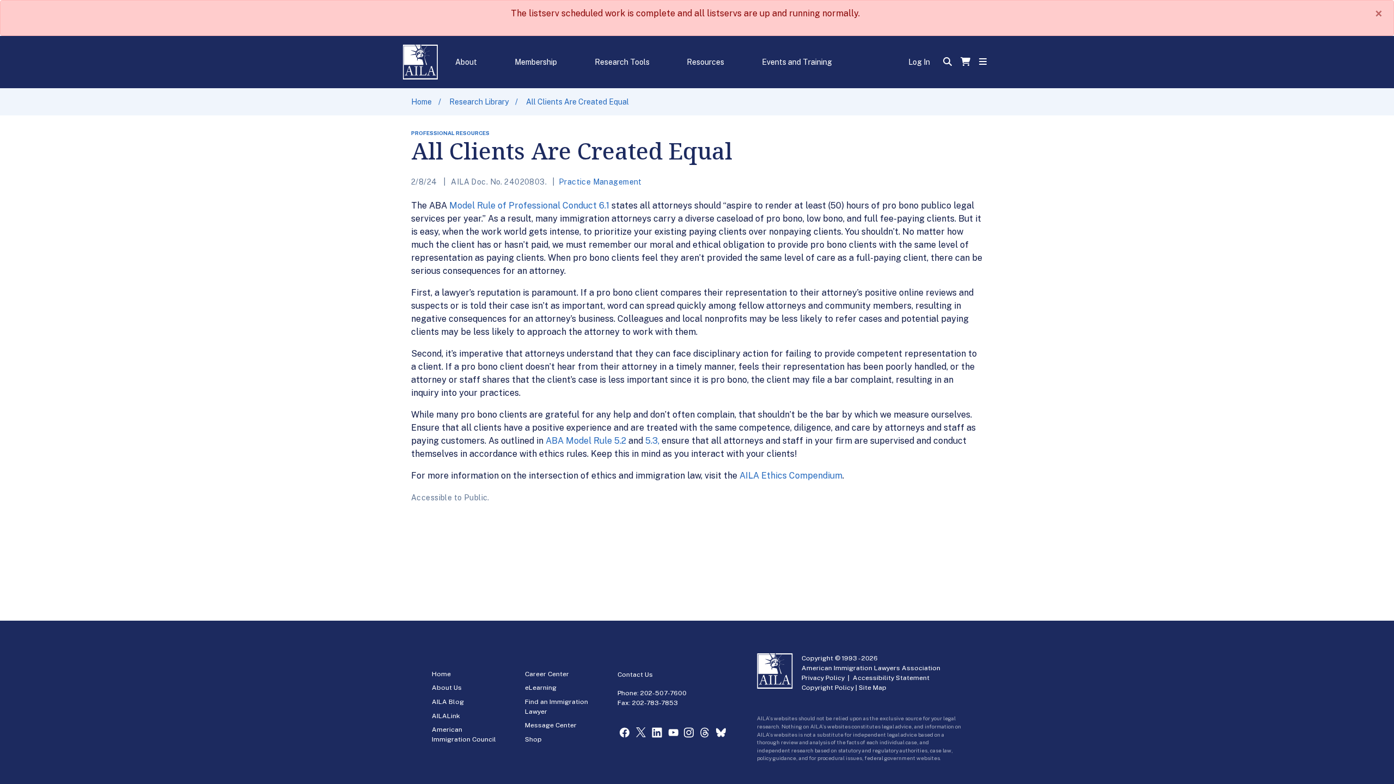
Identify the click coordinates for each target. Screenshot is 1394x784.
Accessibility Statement (891, 678)
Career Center (547, 674)
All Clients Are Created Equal (577, 101)
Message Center (551, 725)
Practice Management (600, 181)
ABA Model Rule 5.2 (586, 441)
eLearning (541, 687)
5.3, (653, 441)
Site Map (872, 687)
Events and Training (797, 62)
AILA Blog (448, 702)
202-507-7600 (663, 693)
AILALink (446, 716)
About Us (447, 687)
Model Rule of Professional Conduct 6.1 (529, 205)
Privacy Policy (823, 678)
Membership (536, 62)
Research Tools (622, 62)
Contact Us (635, 674)
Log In (919, 62)
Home (421, 101)
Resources (705, 62)
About (466, 62)
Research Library (479, 101)
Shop (533, 739)
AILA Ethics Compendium (790, 475)
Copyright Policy (828, 687)
